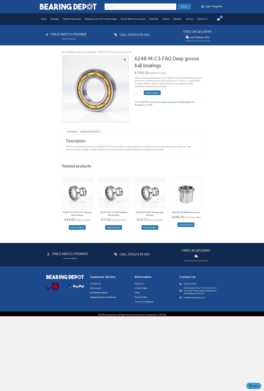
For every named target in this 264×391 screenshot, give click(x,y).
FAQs (137, 292)
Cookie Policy (141, 288)
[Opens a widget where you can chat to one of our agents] (253, 386)
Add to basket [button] (77, 227)
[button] (184, 7)
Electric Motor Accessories (133, 18)
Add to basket (152, 92)
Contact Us (202, 18)
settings (157, 388)
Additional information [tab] (89, 131)
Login (207, 6)
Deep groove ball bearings (86, 52)
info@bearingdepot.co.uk (194, 297)
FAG (150, 105)
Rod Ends (153, 18)
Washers (178, 18)
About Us (139, 283)
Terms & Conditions (144, 301)
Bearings (55, 18)
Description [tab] (72, 131)
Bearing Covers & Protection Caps (101, 18)
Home (44, 18)
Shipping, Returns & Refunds (103, 297)
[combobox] (140, 6)
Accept (177, 387)
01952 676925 (190, 284)
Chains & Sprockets (72, 18)
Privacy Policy (141, 297)
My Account (95, 288)
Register (217, 6)
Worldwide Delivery (99, 292)
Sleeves (166, 18)
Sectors (189, 18)
